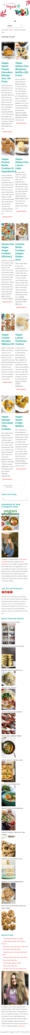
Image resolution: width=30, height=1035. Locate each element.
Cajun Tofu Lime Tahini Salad (11, 949)
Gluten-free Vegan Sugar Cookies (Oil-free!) (8, 250)
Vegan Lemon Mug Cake (10, 966)
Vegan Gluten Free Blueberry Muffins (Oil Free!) (21, 69)
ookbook (5, 561)
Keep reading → (8, 131)
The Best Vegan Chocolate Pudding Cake (15, 968)
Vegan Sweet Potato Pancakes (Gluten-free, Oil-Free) (7, 72)
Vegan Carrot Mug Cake (10, 960)
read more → (22, 1026)
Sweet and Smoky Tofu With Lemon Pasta (15, 957)
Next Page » (9, 487)
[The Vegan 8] (15, 17)
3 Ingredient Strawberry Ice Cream (13, 938)
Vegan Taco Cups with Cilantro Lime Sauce (15, 946)
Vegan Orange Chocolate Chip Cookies (7, 422)
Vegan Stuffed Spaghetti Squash (12, 963)
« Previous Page (7, 485)
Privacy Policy (25, 1032)
